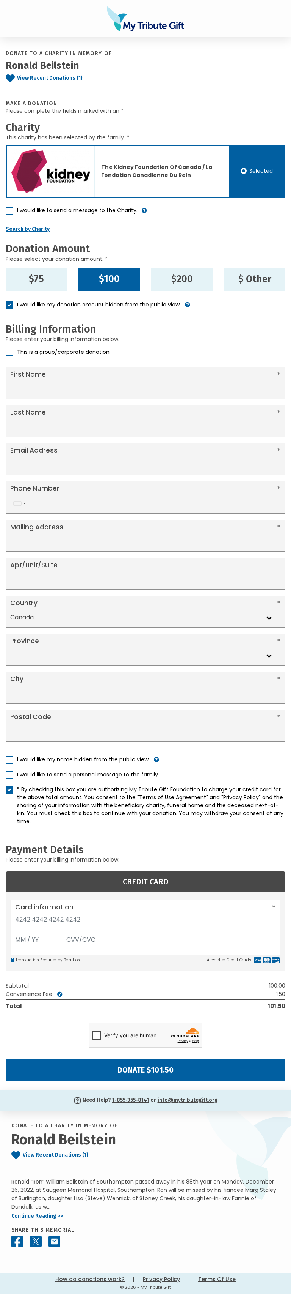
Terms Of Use (217, 1279)
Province (24, 640)
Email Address (34, 450)
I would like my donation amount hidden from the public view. (99, 304)
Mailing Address (36, 527)
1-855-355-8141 (130, 1100)
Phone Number (34, 488)
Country (24, 603)
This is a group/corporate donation (63, 352)
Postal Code (30, 716)
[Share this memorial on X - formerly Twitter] (35, 1241)
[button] (144, 214)
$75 (36, 279)
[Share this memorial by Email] (54, 1241)
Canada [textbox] (22, 617)
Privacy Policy (161, 1279)
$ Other (254, 279)
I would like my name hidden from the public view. (83, 759)
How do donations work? (90, 1279)
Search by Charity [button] (28, 229)
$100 (109, 279)
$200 (182, 279)
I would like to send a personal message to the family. (88, 774)
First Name (28, 374)
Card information (44, 907)
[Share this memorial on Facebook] (17, 1241)
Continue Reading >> (37, 1216)
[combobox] (19, 503)
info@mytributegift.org (187, 1100)
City (16, 678)
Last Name (28, 412)
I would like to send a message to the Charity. (77, 210)
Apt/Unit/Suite (34, 565)
